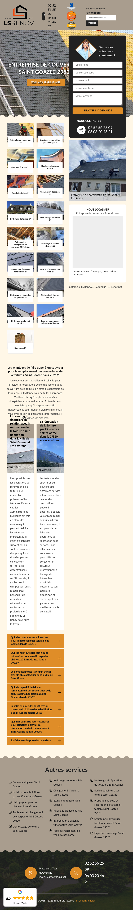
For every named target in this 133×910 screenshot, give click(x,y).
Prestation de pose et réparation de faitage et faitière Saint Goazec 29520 (107, 807)
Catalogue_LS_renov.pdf (108, 287)
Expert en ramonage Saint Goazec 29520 (109, 835)
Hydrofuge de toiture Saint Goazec (68, 782)
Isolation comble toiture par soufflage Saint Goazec (28, 794)
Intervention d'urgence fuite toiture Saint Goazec (68, 823)
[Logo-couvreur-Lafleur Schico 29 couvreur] (19, 15)
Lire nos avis (20, 903)
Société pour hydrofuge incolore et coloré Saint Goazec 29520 (107, 823)
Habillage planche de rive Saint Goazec (68, 812)
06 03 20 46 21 (52, 22)
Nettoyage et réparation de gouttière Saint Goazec (108, 782)
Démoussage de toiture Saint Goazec (26, 828)
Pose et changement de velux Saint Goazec (67, 833)
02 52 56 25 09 (52, 10)
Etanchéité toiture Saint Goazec (67, 802)
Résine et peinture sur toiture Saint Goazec (106, 792)
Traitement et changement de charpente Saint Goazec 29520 (28, 816)
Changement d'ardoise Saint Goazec (66, 792)
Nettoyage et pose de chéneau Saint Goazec (25, 804)
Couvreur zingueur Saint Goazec (26, 784)
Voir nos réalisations (45, 82)
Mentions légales (85, 900)
